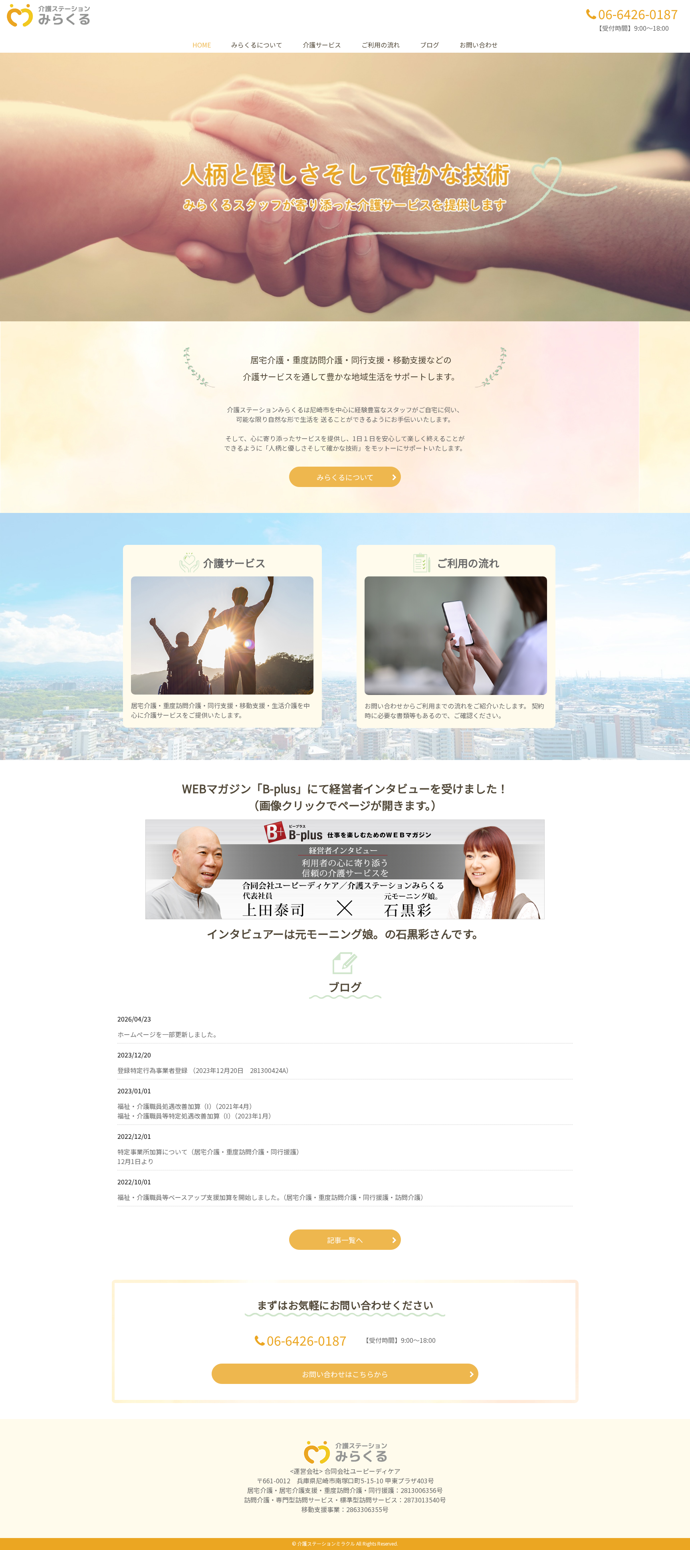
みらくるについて (256, 44)
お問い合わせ (479, 44)
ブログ (429, 44)
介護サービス (322, 44)
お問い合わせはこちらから (345, 1374)
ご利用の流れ (380, 44)
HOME (201, 44)
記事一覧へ (345, 1240)
